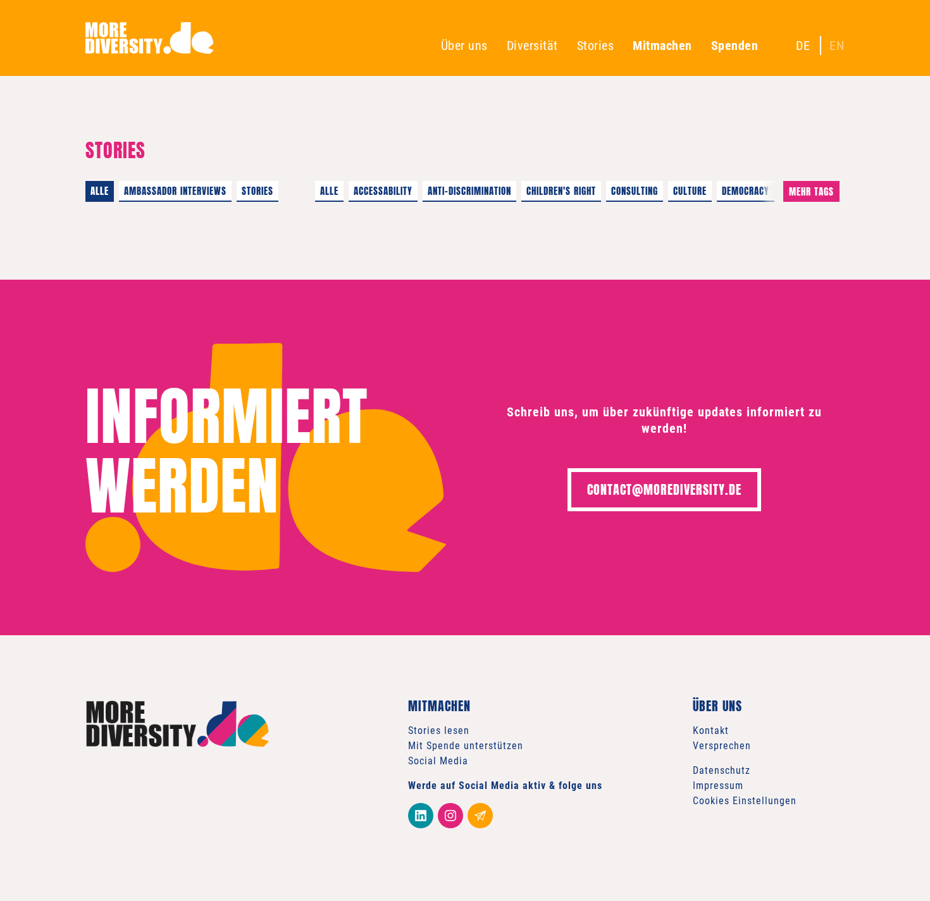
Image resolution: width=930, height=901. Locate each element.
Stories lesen (438, 730)
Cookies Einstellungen (745, 801)
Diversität (532, 45)
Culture (690, 190)
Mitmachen (662, 45)
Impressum (718, 786)
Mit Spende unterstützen (465, 746)
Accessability (383, 190)
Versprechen (722, 746)
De (803, 45)
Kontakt (711, 730)
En (837, 45)
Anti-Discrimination (469, 190)
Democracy (745, 190)
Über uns (464, 45)
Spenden (735, 45)
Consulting (634, 190)
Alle (99, 190)
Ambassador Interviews (175, 190)
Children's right (561, 190)
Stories (595, 45)
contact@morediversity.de (664, 489)
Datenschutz (721, 770)
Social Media (438, 761)
